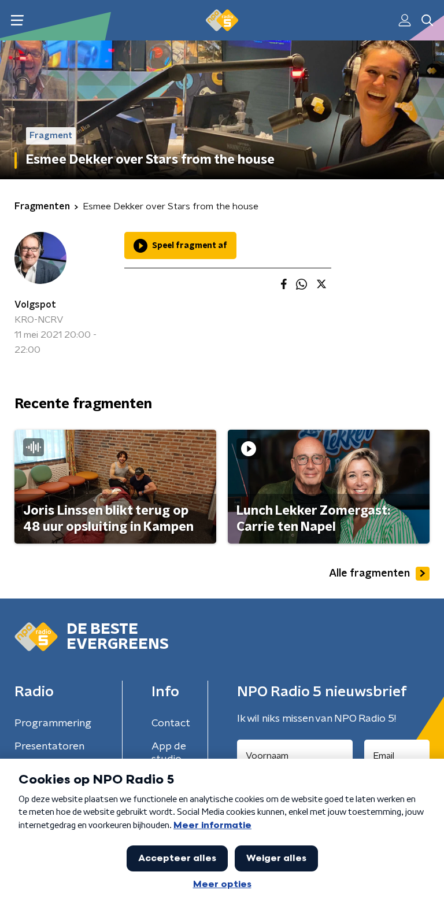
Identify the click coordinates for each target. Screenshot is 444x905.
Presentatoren (49, 746)
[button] (17, 20)
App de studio (168, 752)
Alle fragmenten (369, 573)
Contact (170, 723)
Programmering (52, 723)
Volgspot (35, 304)
